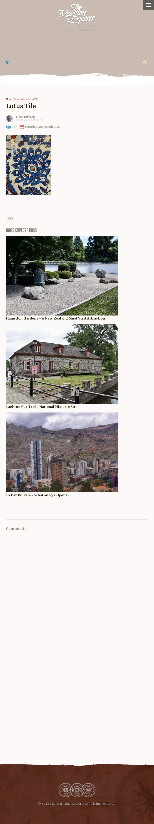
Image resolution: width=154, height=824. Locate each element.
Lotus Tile (33, 99)
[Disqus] (77, 589)
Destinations (20, 99)
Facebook (65, 790)
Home (9, 99)
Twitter (77, 790)
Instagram (88, 790)
